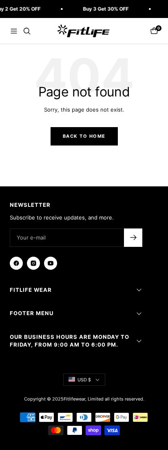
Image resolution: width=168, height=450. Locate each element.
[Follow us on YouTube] (50, 263)
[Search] (27, 31)
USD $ (84, 380)
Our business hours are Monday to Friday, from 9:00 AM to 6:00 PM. (69, 341)
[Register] (133, 237)
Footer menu (31, 313)
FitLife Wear (31, 290)
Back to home (84, 136)
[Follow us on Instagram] (33, 263)
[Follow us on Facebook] (16, 263)
